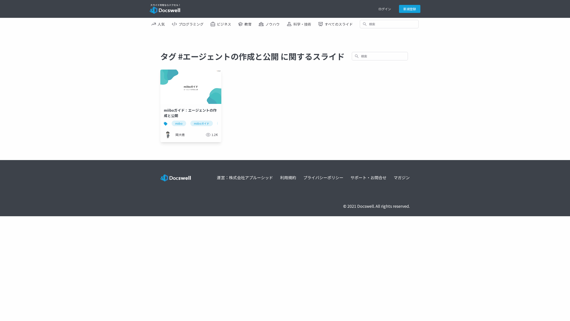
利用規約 (288, 177)
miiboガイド (201, 123)
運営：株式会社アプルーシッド (245, 177)
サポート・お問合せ (368, 177)
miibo (179, 123)
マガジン (402, 177)
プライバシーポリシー (323, 177)
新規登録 (409, 9)
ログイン (385, 9)
